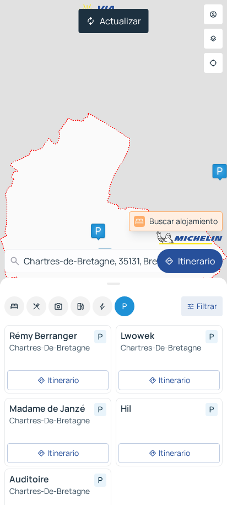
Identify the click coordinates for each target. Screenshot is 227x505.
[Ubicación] (213, 63)
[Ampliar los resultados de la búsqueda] (113, 284)
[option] (14, 306)
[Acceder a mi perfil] (213, 14)
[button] (98, 231)
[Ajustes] (213, 39)
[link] (176, 221)
